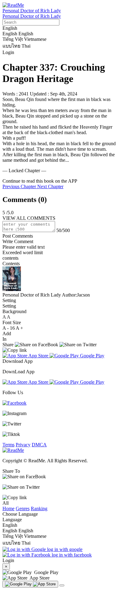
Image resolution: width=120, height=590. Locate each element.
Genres (23, 508)
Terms (8, 444)
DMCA (39, 444)
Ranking (39, 508)
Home (8, 508)
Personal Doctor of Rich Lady (31, 10)
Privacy (23, 444)
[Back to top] (61, 585)
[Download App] (30, 584)
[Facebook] (14, 403)
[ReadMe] (13, 5)
